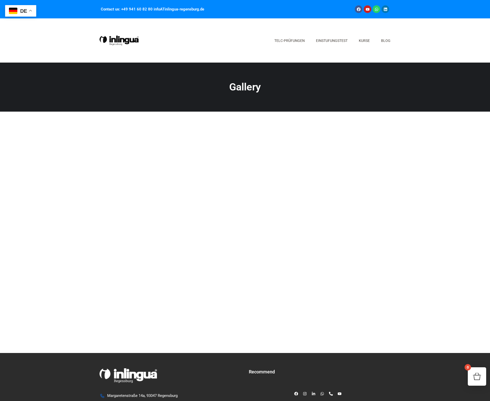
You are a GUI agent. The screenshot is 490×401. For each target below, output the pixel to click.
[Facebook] (358, 9)
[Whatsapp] (376, 9)
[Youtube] (367, 9)
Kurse (364, 41)
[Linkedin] (385, 9)
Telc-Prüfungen (289, 41)
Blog (385, 41)
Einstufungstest (332, 41)
